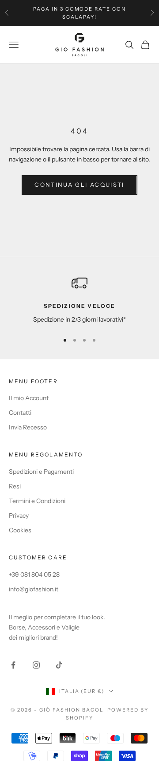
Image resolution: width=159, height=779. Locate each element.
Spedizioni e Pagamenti (41, 472)
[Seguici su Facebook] (13, 665)
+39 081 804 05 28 (34, 574)
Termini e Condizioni (37, 501)
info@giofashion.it (33, 589)
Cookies (20, 530)
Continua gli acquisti (79, 184)
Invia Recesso (28, 427)
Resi (15, 486)
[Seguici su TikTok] (59, 665)
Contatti (20, 413)
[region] (79, 299)
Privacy (19, 515)
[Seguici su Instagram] (36, 665)
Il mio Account (29, 398)
